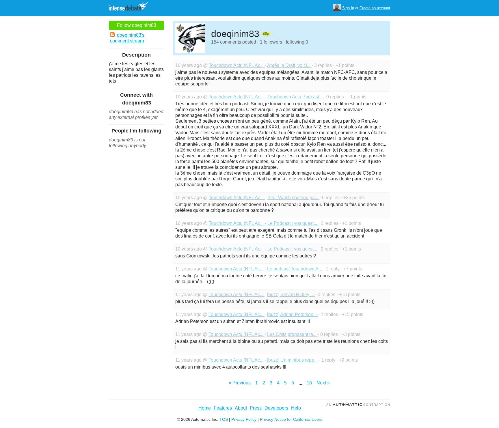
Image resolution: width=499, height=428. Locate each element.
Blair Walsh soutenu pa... (293, 197)
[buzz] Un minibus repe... (293, 360)
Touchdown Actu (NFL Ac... (237, 65)
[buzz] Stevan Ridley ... (291, 294)
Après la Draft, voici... (289, 65)
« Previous (240, 382)
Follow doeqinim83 (136, 25)
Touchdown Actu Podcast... (295, 96)
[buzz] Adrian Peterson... (292, 314)
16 (309, 382)
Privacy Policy (243, 419)
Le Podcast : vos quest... (292, 223)
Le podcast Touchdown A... (295, 268)
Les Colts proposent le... (292, 334)
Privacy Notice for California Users (291, 419)
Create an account (375, 8)
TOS (223, 419)
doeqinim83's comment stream (127, 38)
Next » (323, 382)
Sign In (348, 8)
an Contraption (358, 404)
